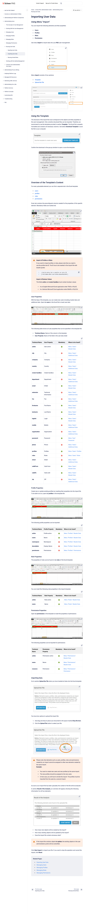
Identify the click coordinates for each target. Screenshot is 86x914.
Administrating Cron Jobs (10, 84)
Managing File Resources (11, 77)
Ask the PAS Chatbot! (10, 10)
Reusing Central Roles (13, 57)
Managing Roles (10, 39)
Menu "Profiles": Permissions (72, 550)
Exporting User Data (12, 50)
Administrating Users (9, 21)
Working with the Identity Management (15, 61)
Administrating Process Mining (12, 69)
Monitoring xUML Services (11, 80)
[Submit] (61, 3)
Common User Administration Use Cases (13, 65)
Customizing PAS (9, 95)
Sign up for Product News (52, 3)
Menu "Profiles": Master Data (72, 533)
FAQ (5, 102)
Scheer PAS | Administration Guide (43, 9)
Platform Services (9, 88)
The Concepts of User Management (14, 24)
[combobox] (71, 3)
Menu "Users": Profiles (74, 451)
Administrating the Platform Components (14, 17)
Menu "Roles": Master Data (72, 600)
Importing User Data (12, 53)
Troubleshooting (8, 98)
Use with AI (77, 10)
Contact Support (40, 3)
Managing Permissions (11, 43)
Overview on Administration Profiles (13, 14)
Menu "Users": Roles (74, 455)
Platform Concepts (9, 91)
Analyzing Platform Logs (10, 73)
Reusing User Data (10, 46)
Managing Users (10, 32)
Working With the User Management (14, 28)
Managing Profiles (10, 35)
